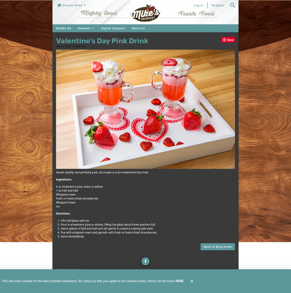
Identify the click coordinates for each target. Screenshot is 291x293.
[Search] (232, 5)
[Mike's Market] (145, 14)
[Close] (191, 281)
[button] (86, 28)
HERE (180, 281)
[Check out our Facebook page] (145, 261)
